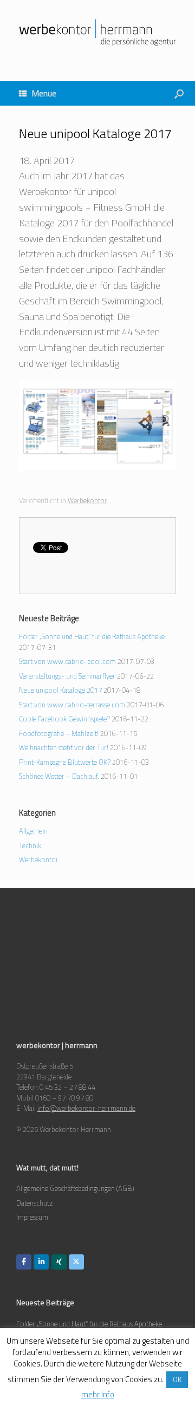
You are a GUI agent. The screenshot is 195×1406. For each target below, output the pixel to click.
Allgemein (33, 830)
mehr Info (97, 1394)
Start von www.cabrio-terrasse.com (72, 704)
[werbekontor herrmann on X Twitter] (76, 1262)
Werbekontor (87, 500)
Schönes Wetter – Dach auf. (59, 776)
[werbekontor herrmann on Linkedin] (41, 1262)
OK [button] (177, 1379)
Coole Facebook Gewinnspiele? (64, 718)
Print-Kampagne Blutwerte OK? (64, 762)
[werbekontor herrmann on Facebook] (23, 1262)
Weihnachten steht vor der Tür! (63, 747)
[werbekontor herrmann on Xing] (59, 1262)
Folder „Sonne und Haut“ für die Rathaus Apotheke (92, 636)
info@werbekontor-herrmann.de (86, 1108)
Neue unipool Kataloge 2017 (60, 690)
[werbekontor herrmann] (97, 32)
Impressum (32, 1217)
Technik (30, 845)
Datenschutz (34, 1202)
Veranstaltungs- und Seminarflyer (67, 676)
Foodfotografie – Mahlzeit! (59, 733)
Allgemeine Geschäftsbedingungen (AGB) (75, 1188)
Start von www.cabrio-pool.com (67, 661)
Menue (44, 93)
